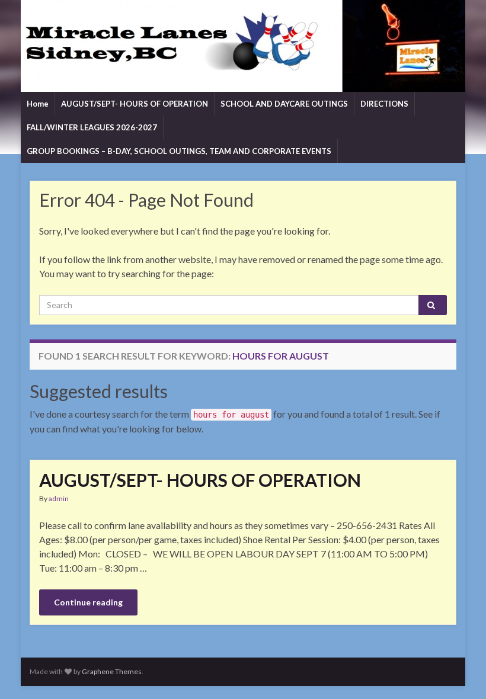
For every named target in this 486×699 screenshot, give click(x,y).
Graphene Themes (112, 671)
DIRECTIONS (384, 103)
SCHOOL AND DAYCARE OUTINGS (284, 103)
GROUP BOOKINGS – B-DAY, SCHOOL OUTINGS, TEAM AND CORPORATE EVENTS (179, 151)
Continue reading (88, 602)
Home (38, 103)
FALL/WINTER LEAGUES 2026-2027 (92, 127)
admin (59, 498)
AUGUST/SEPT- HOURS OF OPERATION (134, 103)
